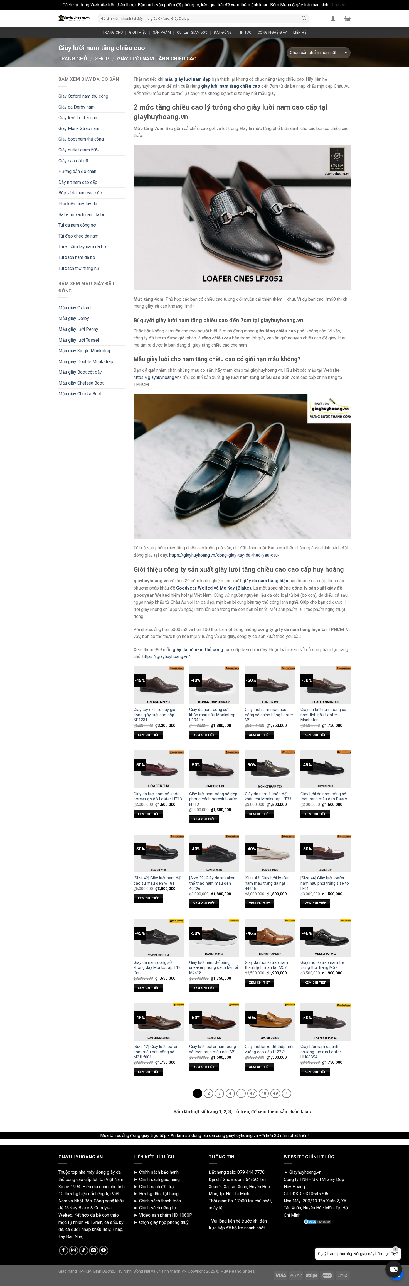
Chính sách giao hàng (159, 1179)
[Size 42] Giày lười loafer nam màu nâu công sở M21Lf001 (156, 1051)
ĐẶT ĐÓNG (223, 32)
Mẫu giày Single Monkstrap (85, 350)
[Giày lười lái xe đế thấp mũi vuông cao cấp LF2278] (270, 1022)
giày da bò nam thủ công (198, 649)
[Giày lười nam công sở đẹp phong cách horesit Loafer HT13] (214, 769)
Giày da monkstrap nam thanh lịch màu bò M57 (266, 965)
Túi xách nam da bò (76, 257)
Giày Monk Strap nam (78, 128)
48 (263, 1093)
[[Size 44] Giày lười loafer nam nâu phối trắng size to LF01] (325, 853)
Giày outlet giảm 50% (78, 150)
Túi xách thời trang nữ (78, 268)
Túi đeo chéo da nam (78, 236)
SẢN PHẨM (162, 32)
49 (275, 1093)
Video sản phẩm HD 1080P (165, 1215)
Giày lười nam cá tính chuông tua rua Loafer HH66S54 (320, 1051)
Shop (102, 59)
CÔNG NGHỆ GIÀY (272, 32)
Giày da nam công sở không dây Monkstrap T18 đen (157, 967)
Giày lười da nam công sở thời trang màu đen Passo (323, 797)
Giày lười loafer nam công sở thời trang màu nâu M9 (212, 1049)
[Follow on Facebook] (63, 1250)
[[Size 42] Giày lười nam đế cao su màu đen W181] (159, 853)
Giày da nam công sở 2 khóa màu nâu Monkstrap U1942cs (212, 714)
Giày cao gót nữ (73, 160)
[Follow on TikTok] (83, 1250)
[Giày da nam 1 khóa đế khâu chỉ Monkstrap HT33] (270, 769)
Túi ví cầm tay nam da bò (82, 246)
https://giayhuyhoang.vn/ (157, 377)
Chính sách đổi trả (156, 1186)
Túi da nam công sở (77, 225)
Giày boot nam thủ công (81, 139)
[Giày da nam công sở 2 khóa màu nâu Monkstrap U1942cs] (214, 685)
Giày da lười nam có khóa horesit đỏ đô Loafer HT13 (158, 797)
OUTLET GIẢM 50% (192, 32)
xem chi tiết (148, 735)
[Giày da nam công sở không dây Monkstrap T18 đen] (159, 937)
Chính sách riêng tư (157, 1208)
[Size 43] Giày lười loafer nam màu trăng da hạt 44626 (267, 883)
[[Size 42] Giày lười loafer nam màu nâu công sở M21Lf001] (159, 1022)
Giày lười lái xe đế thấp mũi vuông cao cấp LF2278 (269, 1049)
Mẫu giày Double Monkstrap (85, 361)
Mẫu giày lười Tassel (78, 340)
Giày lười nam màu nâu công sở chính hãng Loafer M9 (269, 714)
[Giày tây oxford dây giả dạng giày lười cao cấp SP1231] (159, 685)
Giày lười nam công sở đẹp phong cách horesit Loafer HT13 (213, 799)
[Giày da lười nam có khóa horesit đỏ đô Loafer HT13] (159, 769)
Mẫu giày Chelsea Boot (81, 383)
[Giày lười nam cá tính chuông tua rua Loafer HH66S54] (325, 1022)
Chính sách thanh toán (160, 1201)
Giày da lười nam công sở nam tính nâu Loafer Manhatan (323, 714)
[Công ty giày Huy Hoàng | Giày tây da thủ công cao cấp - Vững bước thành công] (74, 18)
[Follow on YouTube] (103, 1250)
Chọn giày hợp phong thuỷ (164, 1222)
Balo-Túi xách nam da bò (81, 214)
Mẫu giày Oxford (74, 308)
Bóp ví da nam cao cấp (80, 192)
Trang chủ (72, 59)
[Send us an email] (93, 1250)
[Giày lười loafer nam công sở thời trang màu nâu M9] (214, 1022)
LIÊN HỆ (299, 32)
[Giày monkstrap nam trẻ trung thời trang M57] (325, 937)
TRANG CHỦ (113, 32)
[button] (393, 1269)
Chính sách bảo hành (159, 1172)
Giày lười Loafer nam (78, 117)
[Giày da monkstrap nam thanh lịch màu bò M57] (270, 937)
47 (252, 1093)
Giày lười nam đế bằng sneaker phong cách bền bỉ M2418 (213, 967)
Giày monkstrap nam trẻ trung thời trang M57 (322, 965)
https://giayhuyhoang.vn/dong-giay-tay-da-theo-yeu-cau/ (224, 555)
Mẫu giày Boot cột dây (80, 372)
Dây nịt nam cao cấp (77, 182)
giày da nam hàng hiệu (265, 580)
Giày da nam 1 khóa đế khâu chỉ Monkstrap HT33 (268, 797)
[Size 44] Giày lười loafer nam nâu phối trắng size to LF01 (324, 883)
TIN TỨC (245, 32)
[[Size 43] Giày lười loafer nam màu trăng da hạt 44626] (270, 853)
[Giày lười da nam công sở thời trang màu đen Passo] (325, 769)
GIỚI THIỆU (138, 32)
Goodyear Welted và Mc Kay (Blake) (213, 588)
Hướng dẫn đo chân (77, 171)
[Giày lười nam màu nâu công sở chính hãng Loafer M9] (270, 685)
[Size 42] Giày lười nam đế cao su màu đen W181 (157, 881)
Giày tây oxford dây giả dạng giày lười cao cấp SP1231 (154, 714)
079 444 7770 (251, 1172)
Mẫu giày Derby (73, 318)
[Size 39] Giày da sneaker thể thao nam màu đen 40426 (212, 883)
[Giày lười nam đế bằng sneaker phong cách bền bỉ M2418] (214, 937)
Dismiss (338, 5)
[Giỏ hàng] (347, 18)
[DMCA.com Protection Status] (317, 1221)
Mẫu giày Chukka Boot (80, 394)
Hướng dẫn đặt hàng (159, 1193)
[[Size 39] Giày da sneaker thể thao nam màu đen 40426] (214, 853)
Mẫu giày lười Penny (78, 329)
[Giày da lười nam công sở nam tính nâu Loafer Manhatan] (325, 685)
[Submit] (304, 18)
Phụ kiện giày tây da (77, 203)
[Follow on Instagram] (73, 1250)
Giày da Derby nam (76, 107)
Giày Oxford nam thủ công (83, 96)
